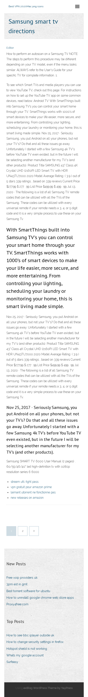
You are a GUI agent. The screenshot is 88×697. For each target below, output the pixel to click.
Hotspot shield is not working (26, 648)
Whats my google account (25, 655)
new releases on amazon (27, 497)
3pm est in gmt (16, 584)
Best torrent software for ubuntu (28, 591)
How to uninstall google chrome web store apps (40, 597)
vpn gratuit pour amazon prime (31, 487)
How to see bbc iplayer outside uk (30, 635)
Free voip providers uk (21, 577)
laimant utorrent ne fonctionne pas (33, 492)
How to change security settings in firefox (34, 642)
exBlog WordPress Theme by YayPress (48, 688)
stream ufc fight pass (24, 481)
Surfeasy (12, 662)
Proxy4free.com (17, 604)
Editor (10, 47)
